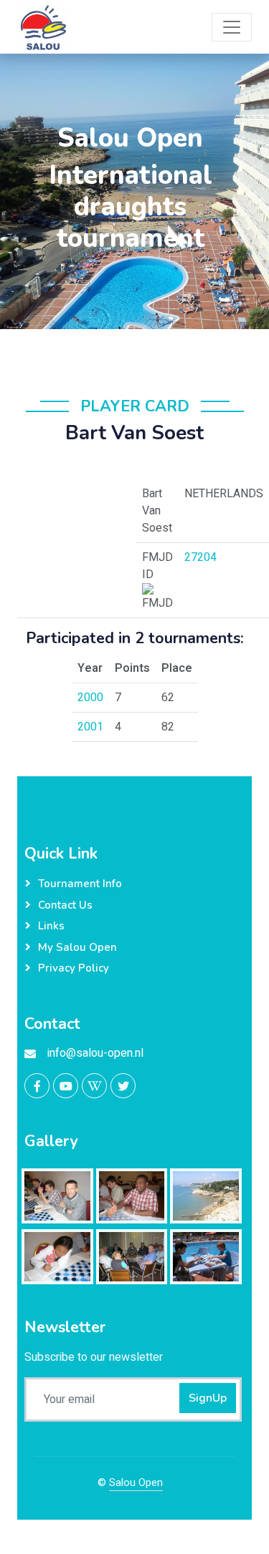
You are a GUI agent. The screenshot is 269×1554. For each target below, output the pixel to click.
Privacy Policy (73, 968)
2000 (90, 697)
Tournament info (80, 883)
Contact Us (65, 905)
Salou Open (136, 1482)
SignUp (208, 1398)
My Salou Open (77, 947)
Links (51, 926)
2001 (90, 727)
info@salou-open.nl (95, 1053)
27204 (200, 557)
